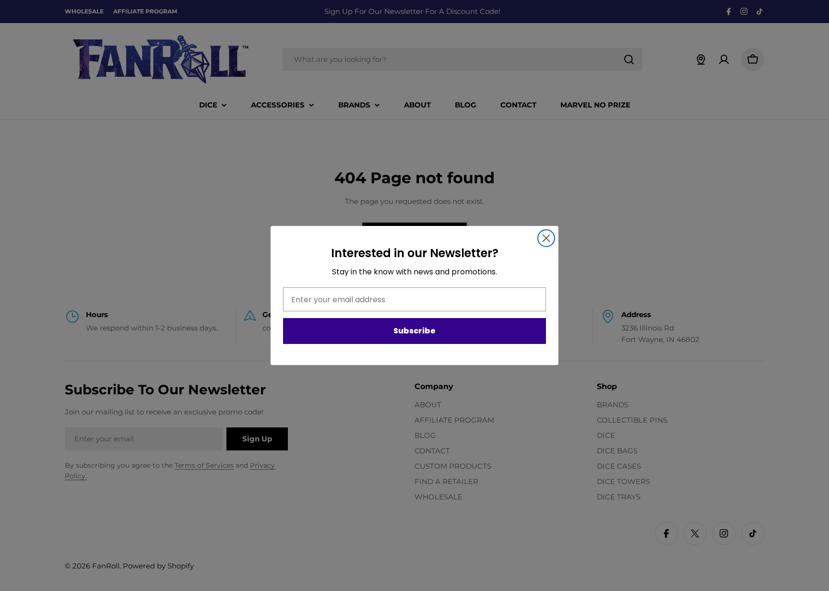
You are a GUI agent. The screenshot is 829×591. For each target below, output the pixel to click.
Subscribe (414, 331)
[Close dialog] (546, 238)
